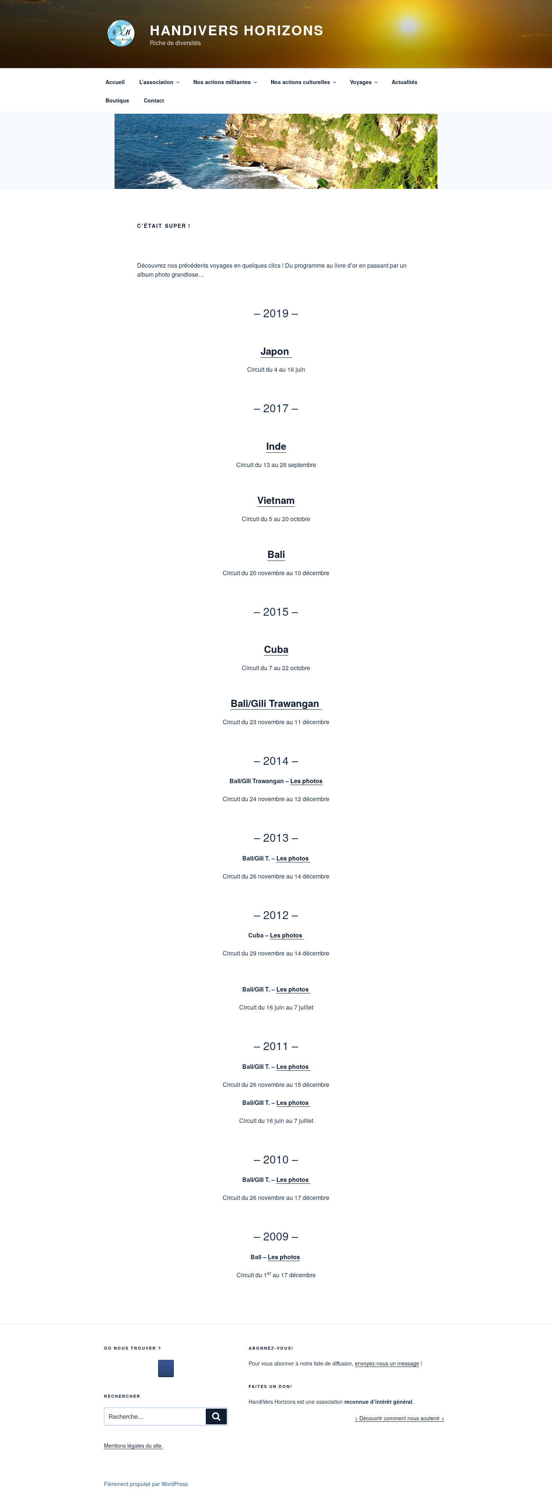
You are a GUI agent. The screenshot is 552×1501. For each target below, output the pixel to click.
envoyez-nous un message (387, 1363)
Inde (276, 446)
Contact (154, 100)
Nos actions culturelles (300, 82)
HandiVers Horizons (237, 29)
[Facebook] (166, 1368)
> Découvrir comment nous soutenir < (399, 1418)
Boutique (117, 100)
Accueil (115, 82)
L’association (156, 82)
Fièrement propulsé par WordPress (146, 1483)
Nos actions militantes (222, 82)
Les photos (306, 780)
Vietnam (276, 500)
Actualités (405, 82)
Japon (276, 351)
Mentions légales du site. (133, 1445)
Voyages (361, 82)
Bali (276, 554)
